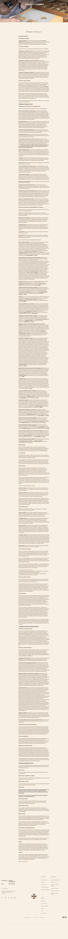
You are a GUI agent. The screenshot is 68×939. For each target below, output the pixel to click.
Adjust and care (54, 882)
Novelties (43, 882)
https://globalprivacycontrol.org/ (42, 571)
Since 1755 (43, 901)
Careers (42, 908)
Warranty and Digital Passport (55, 885)
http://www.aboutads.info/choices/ (26, 571)
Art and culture (44, 903)
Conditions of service (27, 917)
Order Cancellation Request (54, 894)
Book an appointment (12, 881)
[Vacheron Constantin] (34, 4)
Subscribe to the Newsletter (7, 891)
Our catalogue (44, 913)
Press (42, 910)
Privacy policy (41, 917)
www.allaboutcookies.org (24, 573)
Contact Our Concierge (23, 861)
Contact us (4, 880)
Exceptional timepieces (45, 889)
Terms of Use (35, 917)
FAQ (2, 884)
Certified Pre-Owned (55, 890)
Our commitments (44, 906)
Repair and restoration (55, 880)
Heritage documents (55, 888)
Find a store (12, 884)
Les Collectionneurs (45, 887)
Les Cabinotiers (44, 884)
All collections (43, 880)
